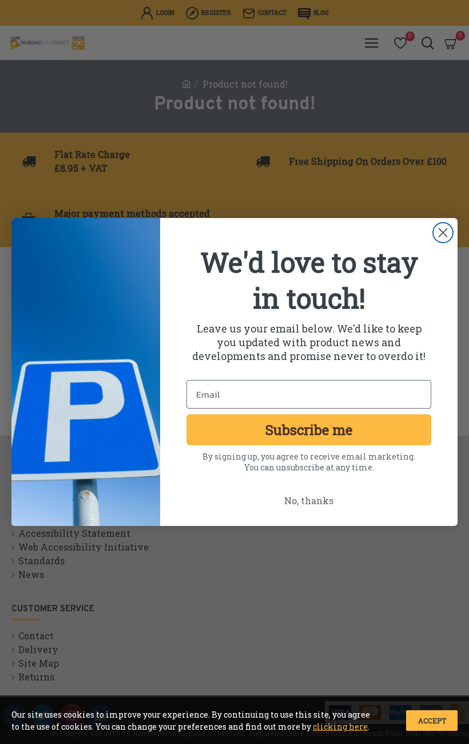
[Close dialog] (443, 233)
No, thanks (308, 500)
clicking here (340, 726)
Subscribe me (308, 430)
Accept (432, 720)
